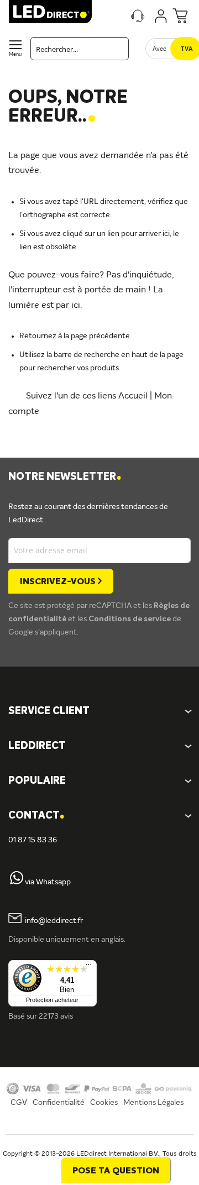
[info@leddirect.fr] (15, 921)
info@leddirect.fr (54, 921)
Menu (15, 54)
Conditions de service (130, 619)
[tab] (99, 746)
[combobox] (79, 48)
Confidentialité (59, 1103)
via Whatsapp (48, 882)
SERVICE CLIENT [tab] (49, 711)
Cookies (104, 1103)
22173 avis (56, 1016)
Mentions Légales (153, 1103)
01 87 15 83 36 (32, 840)
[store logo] (50, 11)
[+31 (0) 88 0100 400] (16, 882)
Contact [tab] (36, 816)
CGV (19, 1103)
